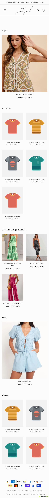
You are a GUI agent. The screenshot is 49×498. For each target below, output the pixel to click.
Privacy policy (37, 491)
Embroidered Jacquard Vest (24, 94)
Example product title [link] (12, 142)
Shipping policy (24, 494)
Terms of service (11, 494)
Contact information (38, 494)
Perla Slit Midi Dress (36, 263)
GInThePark (16, 490)
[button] (4, 10)
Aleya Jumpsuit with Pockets (12, 303)
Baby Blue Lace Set (24, 381)
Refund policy (26, 491)
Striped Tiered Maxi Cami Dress (12, 264)
